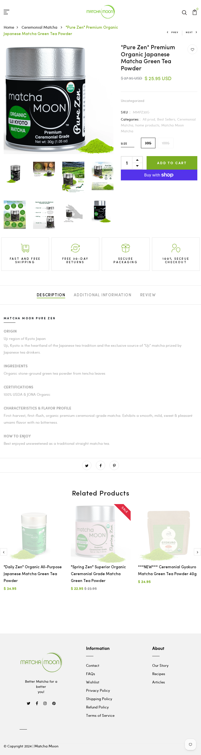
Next (189, 32)
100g (166, 143)
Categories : (130, 119)
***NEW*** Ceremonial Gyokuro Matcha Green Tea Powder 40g (167, 570)
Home (9, 27)
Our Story (160, 665)
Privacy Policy (98, 690)
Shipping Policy (99, 698)
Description (51, 295)
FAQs (90, 673)
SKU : (126, 112)
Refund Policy (97, 707)
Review (148, 295)
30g (148, 143)
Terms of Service (100, 715)
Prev (174, 32)
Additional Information (102, 295)
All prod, (150, 119)
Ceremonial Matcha (40, 27)
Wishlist (92, 682)
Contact (92, 665)
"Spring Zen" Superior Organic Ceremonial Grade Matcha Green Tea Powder (98, 574)
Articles (158, 682)
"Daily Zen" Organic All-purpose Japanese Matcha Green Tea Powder (33, 574)
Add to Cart (172, 162)
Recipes (158, 673)
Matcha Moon (46, 745)
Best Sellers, (167, 119)
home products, (148, 125)
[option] (33, 551)
